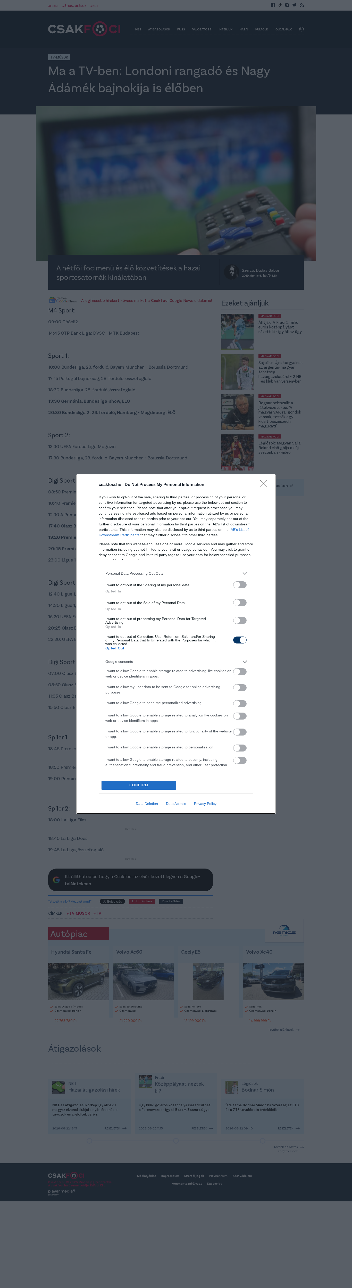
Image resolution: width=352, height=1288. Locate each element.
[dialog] (176, 644)
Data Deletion (147, 804)
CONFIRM (138, 785)
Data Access (176, 804)
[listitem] (176, 573)
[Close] (265, 485)
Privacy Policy (205, 804)
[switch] (240, 584)
